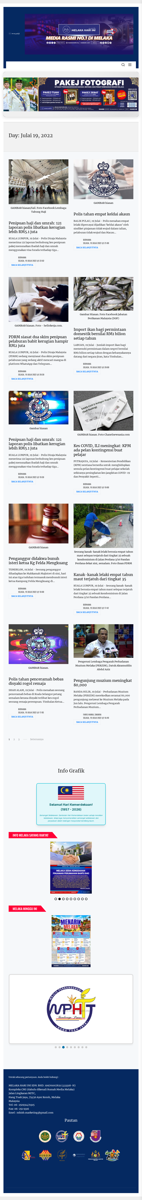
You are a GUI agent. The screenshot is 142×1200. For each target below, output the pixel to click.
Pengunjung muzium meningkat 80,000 (103, 682)
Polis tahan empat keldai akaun (102, 214)
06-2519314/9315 (24, 1104)
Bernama (22, 257)
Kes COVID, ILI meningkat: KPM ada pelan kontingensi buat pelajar (102, 450)
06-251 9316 (21, 1108)
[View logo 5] (71, 1047)
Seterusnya (36, 739)
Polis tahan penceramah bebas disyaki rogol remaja (36, 681)
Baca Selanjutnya (22, 265)
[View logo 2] (60, 1047)
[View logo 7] (79, 1047)
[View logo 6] (75, 1047)
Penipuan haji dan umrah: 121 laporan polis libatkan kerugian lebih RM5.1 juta (37, 227)
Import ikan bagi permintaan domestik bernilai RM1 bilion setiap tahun (100, 333)
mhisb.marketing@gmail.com (35, 1112)
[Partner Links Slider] (71, 1009)
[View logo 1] (56, 1047)
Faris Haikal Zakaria (92, 714)
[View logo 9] (86, 1047)
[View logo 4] (67, 1047)
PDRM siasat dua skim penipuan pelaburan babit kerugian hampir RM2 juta (38, 341)
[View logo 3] (63, 1047)
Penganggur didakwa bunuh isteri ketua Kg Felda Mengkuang (38, 560)
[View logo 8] (82, 1047)
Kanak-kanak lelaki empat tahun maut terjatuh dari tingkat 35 (103, 576)
